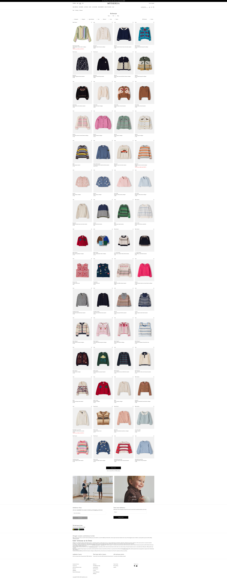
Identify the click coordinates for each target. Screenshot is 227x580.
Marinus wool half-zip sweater (98, 76)
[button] (141, 7)
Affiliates (94, 573)
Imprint (115, 567)
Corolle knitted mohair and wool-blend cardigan (143, 283)
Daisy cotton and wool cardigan (78, 342)
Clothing (76, 10)
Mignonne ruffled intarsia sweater (120, 283)
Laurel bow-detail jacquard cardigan (100, 342)
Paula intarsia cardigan (118, 135)
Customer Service (76, 564)
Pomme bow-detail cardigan (119, 342)
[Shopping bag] (153, 7)
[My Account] (149, 7)
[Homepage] (113, 3)
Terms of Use (116, 564)
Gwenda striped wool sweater (78, 401)
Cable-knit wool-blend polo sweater (79, 312)
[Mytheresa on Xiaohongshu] (136, 566)
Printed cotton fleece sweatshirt (140, 224)
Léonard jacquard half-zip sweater (120, 312)
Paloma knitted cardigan (97, 135)
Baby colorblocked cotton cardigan (99, 253)
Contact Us (75, 565)
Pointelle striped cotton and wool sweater (121, 460)
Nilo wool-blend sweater (97, 224)
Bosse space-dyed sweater (119, 224)
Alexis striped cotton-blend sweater (141, 312)
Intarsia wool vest (96, 283)
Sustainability (95, 567)
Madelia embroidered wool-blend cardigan (143, 401)
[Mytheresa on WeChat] (134, 566)
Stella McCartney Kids (93, 546)
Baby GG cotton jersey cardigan (120, 194)
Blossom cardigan (96, 401)
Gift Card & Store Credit (77, 567)
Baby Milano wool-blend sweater (141, 253)
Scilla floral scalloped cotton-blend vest (142, 342)
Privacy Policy (116, 565)
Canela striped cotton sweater (78, 460)
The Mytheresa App (96, 565)
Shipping (74, 570)
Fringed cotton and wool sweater (141, 460)
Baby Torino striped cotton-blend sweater (121, 253)
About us (94, 564)
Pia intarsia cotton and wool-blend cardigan (80, 135)
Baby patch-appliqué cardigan (78, 253)
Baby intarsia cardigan (77, 194)
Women (74, 3)
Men (77, 3)
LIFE (82, 3)
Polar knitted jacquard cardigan (140, 76)
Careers (94, 570)
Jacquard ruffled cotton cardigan (99, 460)
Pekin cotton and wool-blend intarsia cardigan (122, 76)
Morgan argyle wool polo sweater (79, 76)
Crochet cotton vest (76, 283)
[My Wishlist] (151, 7)
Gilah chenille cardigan (118, 401)
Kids (80, 3)
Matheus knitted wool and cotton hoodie (80, 224)
